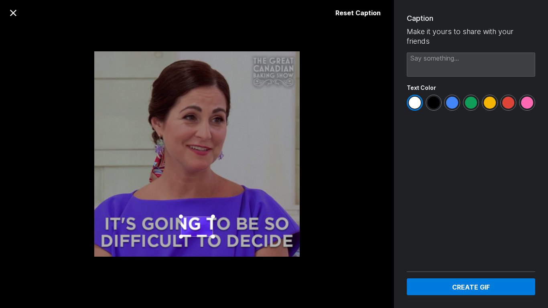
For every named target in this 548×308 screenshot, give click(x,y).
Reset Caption (358, 13)
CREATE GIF (471, 287)
